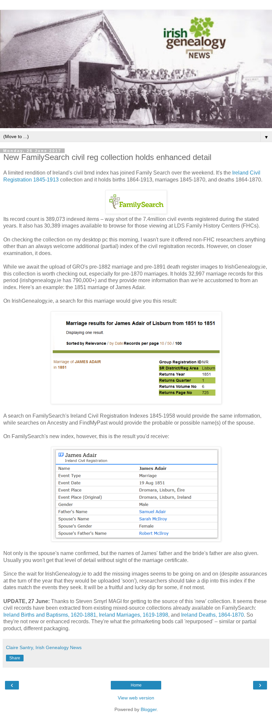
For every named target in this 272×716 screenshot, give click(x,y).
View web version (136, 697)
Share (14, 658)
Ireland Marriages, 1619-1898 (133, 615)
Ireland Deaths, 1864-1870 (212, 615)
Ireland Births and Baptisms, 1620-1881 (49, 615)
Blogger (149, 709)
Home (136, 685)
